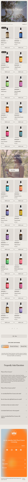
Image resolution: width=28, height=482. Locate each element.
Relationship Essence (19, 269)
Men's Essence (17, 244)
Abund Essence (18, 67)
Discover (4, 468)
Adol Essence (3, 91)
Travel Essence (17, 317)
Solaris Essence (18, 293)
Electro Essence (4, 220)
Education (5, 464)
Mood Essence (17, 42)
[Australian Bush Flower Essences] (14, 3)
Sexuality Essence (4, 293)
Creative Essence (4, 196)
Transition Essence (5, 317)
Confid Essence (18, 141)
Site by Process (23, 479)
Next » (17, 328)
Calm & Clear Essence (19, 117)
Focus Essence (17, 220)
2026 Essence (4, 42)
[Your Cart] (25, 4)
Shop (3, 460)
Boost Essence (4, 117)
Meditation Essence (5, 244)
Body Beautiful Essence (18, 92)
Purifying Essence (4, 269)
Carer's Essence (4, 141)
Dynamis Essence (18, 196)
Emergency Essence (5, 67)
